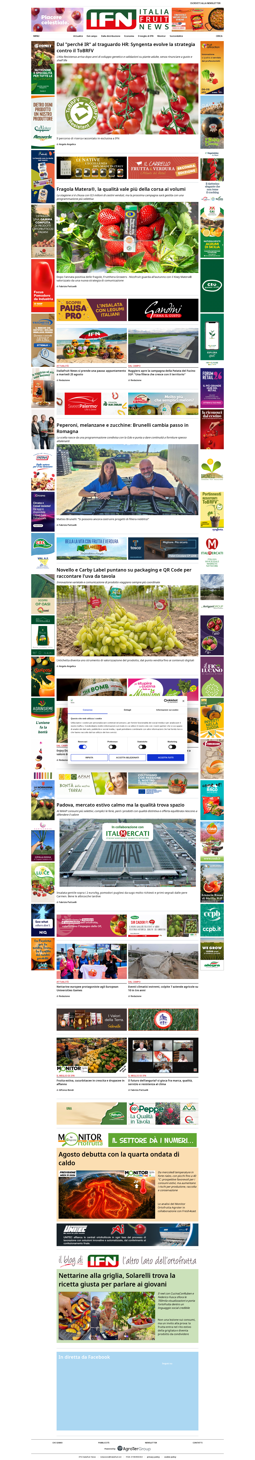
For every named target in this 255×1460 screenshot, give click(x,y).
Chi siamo (57, 1442)
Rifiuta (89, 757)
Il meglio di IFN (145, 36)
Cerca (219, 36)
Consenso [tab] (87, 710)
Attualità (78, 36)
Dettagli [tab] (127, 710)
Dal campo (92, 36)
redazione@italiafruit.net (111, 1457)
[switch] (112, 747)
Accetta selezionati (127, 757)
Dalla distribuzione (110, 36)
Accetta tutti (165, 757)
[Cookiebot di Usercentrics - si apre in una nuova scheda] (166, 701)
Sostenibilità (176, 36)
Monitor (161, 36)
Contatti (198, 1442)
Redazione (64, 380)
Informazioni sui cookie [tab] (167, 710)
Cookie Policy (170, 1457)
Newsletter (151, 1442)
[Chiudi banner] (183, 701)
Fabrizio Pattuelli (67, 286)
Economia (129, 36)
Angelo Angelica (67, 144)
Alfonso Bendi (66, 1090)
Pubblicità (103, 1442)
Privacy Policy (153, 1457)
